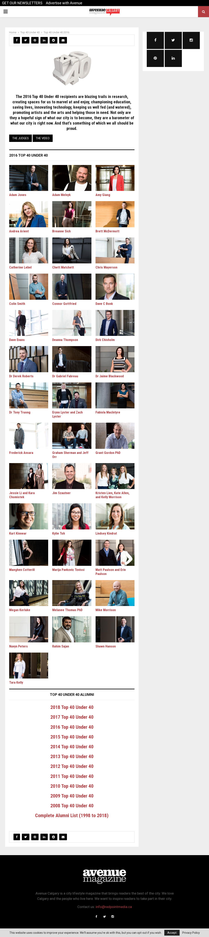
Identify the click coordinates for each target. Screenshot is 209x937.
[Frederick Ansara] (28, 436)
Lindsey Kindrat (106, 533)
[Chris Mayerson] (115, 250)
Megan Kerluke (19, 610)
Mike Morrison (106, 610)
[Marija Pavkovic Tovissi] (71, 553)
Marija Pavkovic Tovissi (68, 570)
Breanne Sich (61, 231)
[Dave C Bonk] (115, 287)
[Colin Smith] (28, 287)
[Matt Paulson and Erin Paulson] (115, 553)
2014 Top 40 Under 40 (71, 747)
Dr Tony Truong (19, 412)
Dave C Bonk (104, 304)
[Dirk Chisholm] (115, 323)
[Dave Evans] (28, 323)
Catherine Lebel (20, 267)
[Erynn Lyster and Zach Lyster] (71, 395)
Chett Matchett (63, 267)
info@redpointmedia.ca (114, 907)
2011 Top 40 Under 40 (71, 776)
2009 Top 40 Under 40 (71, 796)
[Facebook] (96, 917)
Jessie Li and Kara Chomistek (22, 495)
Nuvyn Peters (18, 646)
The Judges (20, 138)
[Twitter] (104, 917)
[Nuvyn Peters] (28, 629)
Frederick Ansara (21, 453)
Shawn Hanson (106, 646)
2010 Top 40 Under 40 (71, 786)
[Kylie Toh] (71, 516)
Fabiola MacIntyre (108, 412)
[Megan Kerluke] (28, 593)
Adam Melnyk (61, 195)
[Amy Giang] (115, 178)
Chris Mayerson (106, 267)
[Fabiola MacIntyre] (115, 395)
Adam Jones (17, 195)
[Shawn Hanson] (115, 629)
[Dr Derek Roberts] (28, 359)
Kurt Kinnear (18, 533)
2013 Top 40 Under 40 (71, 756)
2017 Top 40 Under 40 (71, 717)
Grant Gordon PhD (108, 453)
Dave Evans (17, 340)
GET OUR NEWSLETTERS (22, 3)
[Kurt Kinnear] (28, 516)
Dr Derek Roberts (21, 376)
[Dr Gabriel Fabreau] (71, 359)
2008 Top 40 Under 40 (71, 806)
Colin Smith (17, 304)
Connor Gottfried (64, 304)
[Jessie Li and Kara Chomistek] (28, 476)
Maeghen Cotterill (22, 570)
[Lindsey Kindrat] (115, 516)
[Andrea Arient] (28, 214)
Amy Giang (103, 195)
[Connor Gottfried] (71, 287)
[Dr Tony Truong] (28, 395)
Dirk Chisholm (105, 340)
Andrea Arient (19, 231)
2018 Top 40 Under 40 (71, 707)
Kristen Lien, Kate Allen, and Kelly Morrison (112, 495)
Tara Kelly (16, 682)
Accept (172, 932)
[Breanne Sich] (71, 214)
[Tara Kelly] (28, 666)
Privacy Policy (191, 932)
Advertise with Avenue (64, 3)
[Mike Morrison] (115, 593)
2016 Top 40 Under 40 (71, 727)
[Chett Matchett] (71, 250)
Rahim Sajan (60, 646)
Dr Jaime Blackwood (110, 376)
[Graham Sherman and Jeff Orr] (71, 436)
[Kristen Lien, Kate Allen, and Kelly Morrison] (115, 476)
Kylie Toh (58, 533)
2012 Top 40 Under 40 (71, 766)
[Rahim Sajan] (71, 629)
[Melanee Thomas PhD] (71, 593)
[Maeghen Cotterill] (28, 553)
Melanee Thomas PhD (67, 610)
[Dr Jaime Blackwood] (115, 359)
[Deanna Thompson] (71, 323)
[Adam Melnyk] (71, 178)
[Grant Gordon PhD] (115, 436)
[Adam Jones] (28, 178)
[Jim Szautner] (71, 476)
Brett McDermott (107, 231)
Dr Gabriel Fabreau (65, 376)
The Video (43, 138)
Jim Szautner (61, 493)
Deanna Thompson (65, 340)
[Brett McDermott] (115, 214)
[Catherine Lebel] (28, 250)
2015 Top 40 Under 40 (71, 737)
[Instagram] (113, 917)
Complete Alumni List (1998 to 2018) (72, 815)
